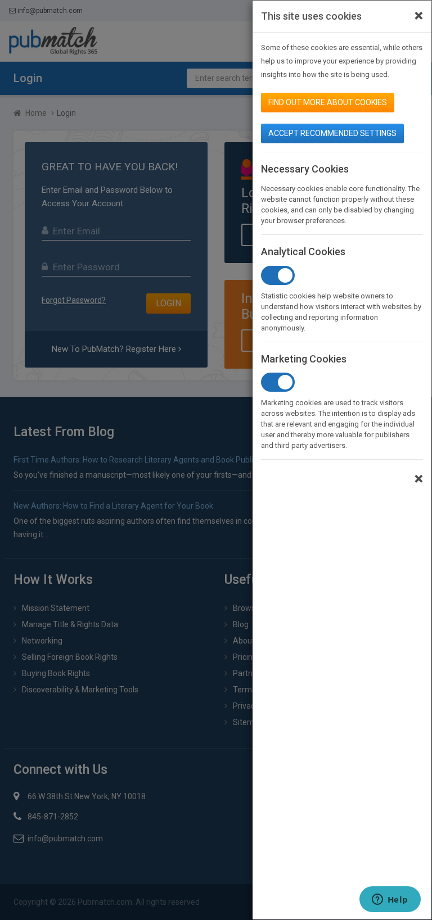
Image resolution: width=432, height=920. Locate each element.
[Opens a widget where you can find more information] (390, 900)
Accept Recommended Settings (332, 133)
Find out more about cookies (327, 102)
